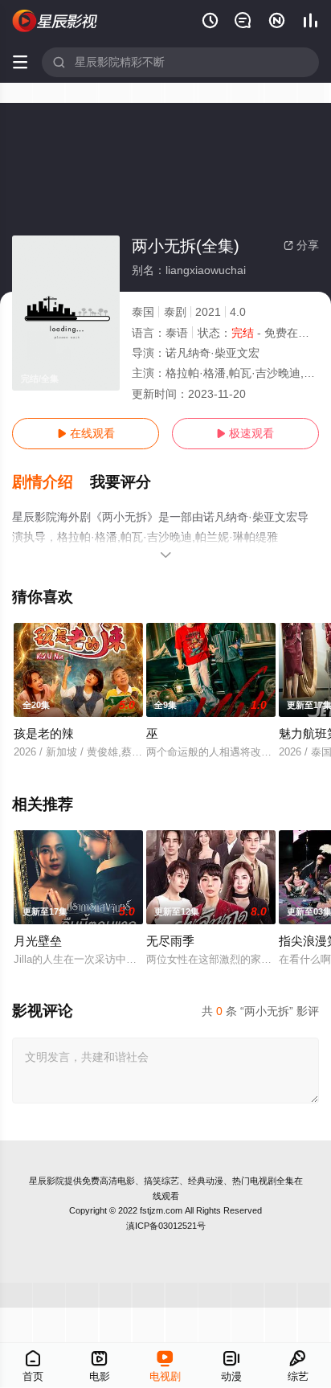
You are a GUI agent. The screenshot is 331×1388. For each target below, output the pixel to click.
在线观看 (86, 433)
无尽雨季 (170, 941)
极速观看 (245, 433)
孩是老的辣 (44, 733)
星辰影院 (46, 1180)
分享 (301, 245)
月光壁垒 (38, 941)
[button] (51, 482)
